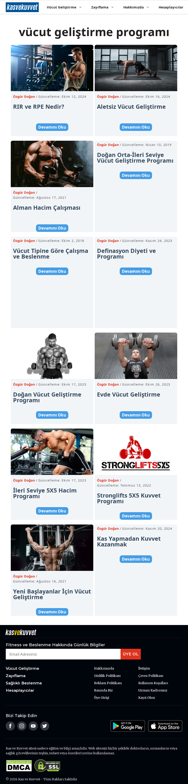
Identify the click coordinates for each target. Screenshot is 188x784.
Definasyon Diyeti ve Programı (126, 253)
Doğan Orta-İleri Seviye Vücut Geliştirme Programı (135, 157)
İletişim (144, 668)
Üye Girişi (101, 698)
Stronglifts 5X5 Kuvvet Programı (129, 498)
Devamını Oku (52, 127)
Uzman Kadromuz (152, 690)
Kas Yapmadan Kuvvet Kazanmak (129, 541)
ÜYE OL (130, 654)
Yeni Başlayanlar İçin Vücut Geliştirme (52, 594)
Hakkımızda (133, 7)
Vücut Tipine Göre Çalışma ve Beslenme (50, 253)
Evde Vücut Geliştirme (128, 394)
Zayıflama (99, 7)
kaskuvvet (22, 7)
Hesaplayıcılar (171, 7)
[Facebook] (10, 729)
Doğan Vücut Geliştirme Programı (47, 397)
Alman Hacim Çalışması (46, 207)
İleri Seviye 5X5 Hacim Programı (45, 493)
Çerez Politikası (150, 676)
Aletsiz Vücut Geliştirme (131, 106)
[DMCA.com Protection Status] (20, 771)
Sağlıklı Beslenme (24, 683)
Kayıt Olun (146, 698)
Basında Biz (103, 690)
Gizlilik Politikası (107, 676)
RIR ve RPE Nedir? (38, 106)
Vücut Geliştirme (61, 7)
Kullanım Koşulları (153, 683)
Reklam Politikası (108, 683)
